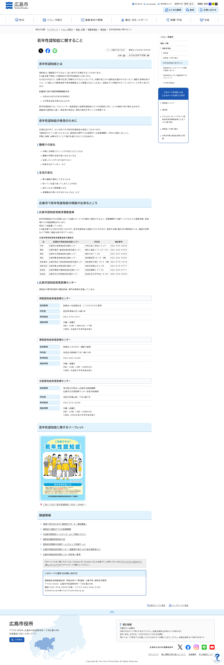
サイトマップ (153, 654)
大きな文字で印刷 (137, 55)
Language (151, 4)
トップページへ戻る (180, 605)
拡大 (191, 4)
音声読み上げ (166, 4)
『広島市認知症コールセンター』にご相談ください (64, 534)
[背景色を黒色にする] (216, 4)
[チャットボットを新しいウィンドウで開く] (217, 662)
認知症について (168, 103)
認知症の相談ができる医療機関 (57, 529)
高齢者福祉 (92, 29)
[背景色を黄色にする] (213, 4)
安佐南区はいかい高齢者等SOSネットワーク (175, 77)
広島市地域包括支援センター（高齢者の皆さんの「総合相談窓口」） (72, 549)
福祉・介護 (80, 29)
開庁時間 (127, 624)
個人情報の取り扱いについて (173, 654)
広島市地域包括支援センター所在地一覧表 (62, 554)
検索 (192, 10)
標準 (186, 4)
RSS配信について (207, 654)
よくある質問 (175, 10)
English (138, 4)
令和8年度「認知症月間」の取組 (173, 137)
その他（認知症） (169, 83)
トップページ (52, 29)
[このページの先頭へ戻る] (112, 612)
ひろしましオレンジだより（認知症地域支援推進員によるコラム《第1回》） (173, 119)
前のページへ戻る (157, 605)
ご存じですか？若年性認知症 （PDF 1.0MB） (63, 504)
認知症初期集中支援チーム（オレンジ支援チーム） (64, 544)
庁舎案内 (19, 640)
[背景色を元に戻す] (206, 4)
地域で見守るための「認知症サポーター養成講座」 (65, 524)
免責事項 (192, 654)
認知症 (103, 29)
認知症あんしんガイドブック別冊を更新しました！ (175, 69)
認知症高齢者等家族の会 (54, 539)
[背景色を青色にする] (210, 4)
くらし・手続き (67, 29)
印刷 (120, 55)
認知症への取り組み (170, 58)
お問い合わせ (210, 10)
